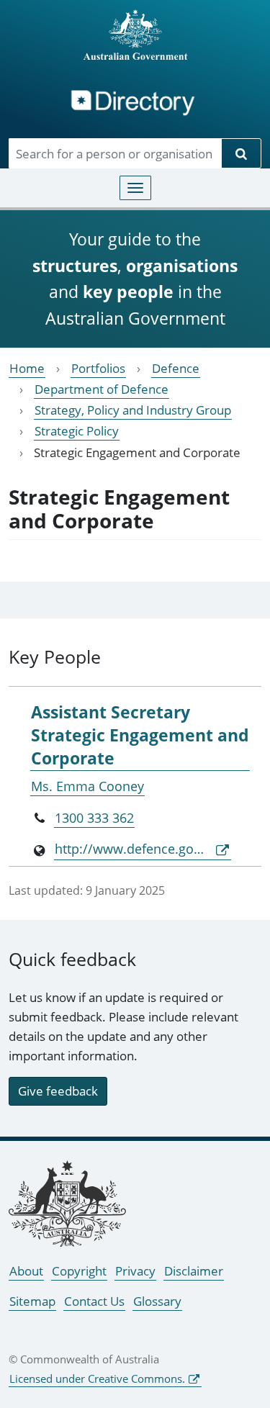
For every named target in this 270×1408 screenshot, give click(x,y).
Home (27, 368)
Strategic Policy (77, 431)
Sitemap (32, 1301)
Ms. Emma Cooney (87, 786)
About (26, 1271)
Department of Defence (101, 389)
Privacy (135, 1271)
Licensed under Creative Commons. (97, 1378)
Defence (175, 368)
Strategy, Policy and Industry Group (133, 410)
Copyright (79, 1271)
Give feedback (58, 1091)
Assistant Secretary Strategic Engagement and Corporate (140, 735)
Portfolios (98, 368)
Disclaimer (193, 1271)
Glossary (157, 1301)
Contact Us (94, 1301)
